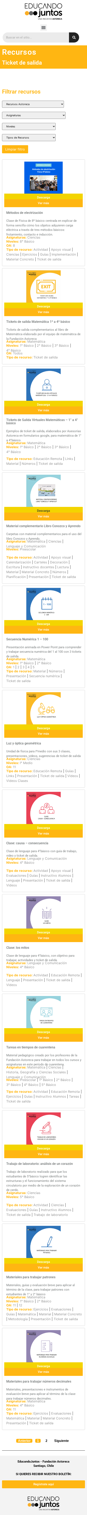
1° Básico (27, 345)
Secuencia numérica (44, 676)
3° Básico (61, 345)
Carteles (40, 562)
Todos (17, 353)
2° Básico (44, 345)
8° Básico (27, 241)
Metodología (18, 1319)
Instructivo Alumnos (56, 875)
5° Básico (48, 1085)
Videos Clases (17, 781)
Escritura (13, 567)
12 (20, 1305)
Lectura (63, 567)
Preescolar (28, 549)
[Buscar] (74, 37)
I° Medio (26, 763)
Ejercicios (29, 254)
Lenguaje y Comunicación (26, 546)
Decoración (59, 562)
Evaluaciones (16, 875)
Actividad (40, 249)
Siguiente (61, 1441)
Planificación (16, 577)
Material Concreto (20, 259)
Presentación (39, 577)
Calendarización (18, 562)
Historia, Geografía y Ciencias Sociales (36, 1072)
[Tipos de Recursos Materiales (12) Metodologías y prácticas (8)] (29, 137)
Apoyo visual (61, 249)
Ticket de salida (49, 259)
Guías (44, 254)
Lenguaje (13, 880)
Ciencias (33, 237)
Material (12, 464)
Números (28, 464)
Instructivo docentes (38, 567)
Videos (72, 776)
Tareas (74, 1096)
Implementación (64, 254)
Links (69, 459)
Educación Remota (47, 459)
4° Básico (13, 350)
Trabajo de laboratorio (51, 1215)
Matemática (36, 341)
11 (14, 767)
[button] (43, 27)
